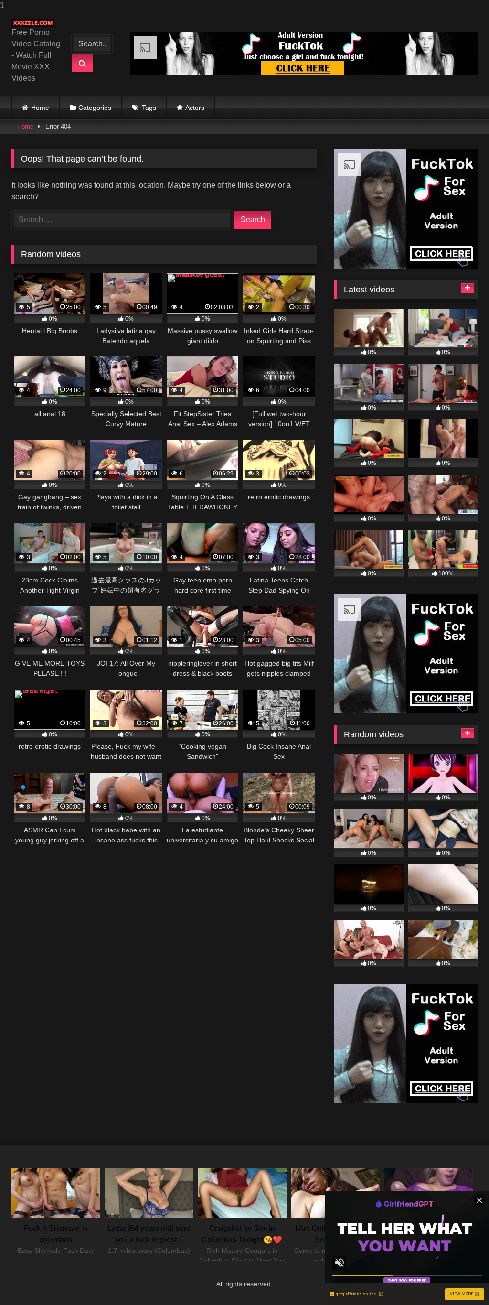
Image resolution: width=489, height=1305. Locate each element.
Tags (149, 107)
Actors (194, 107)
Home (40, 107)
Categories (94, 107)
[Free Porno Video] (35, 23)
